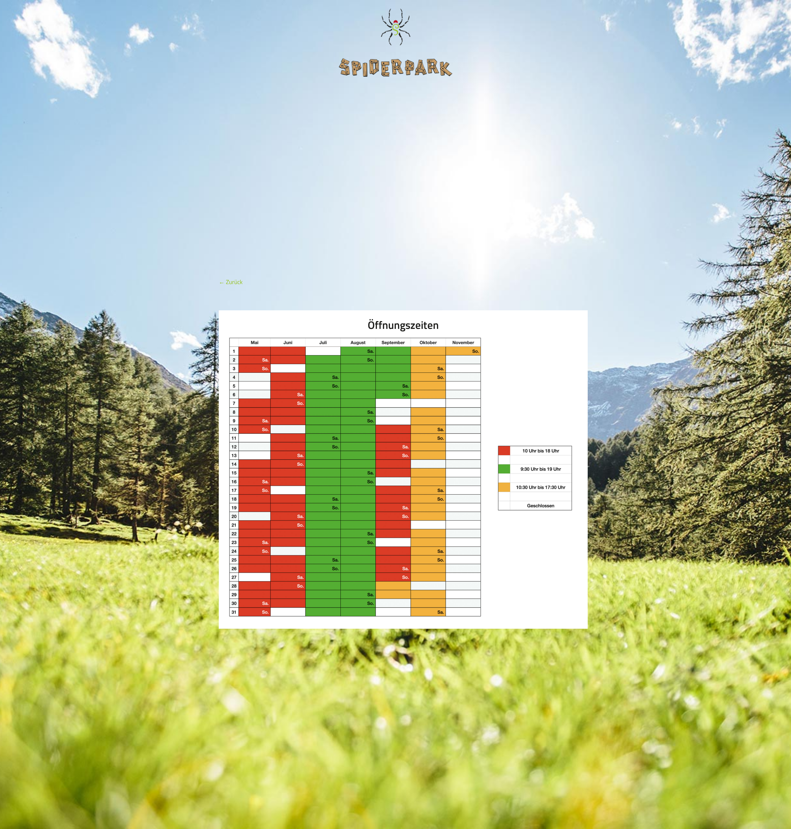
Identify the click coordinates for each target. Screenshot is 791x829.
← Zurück (231, 281)
